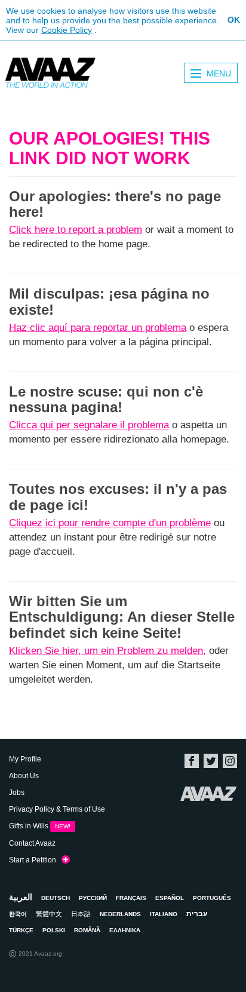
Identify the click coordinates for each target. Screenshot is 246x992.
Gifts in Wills (39, 826)
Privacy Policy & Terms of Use (57, 809)
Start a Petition (35, 860)
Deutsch (55, 898)
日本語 (81, 913)
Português (212, 898)
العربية (20, 897)
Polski (53, 930)
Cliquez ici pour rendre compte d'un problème (110, 523)
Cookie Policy (66, 30)
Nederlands (120, 914)
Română (87, 930)
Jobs (16, 792)
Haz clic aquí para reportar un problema (97, 327)
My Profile (25, 759)
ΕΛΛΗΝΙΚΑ (124, 930)
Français (131, 898)
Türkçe (21, 930)
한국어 (18, 914)
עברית (196, 914)
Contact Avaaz (32, 843)
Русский (93, 898)
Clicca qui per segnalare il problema (89, 425)
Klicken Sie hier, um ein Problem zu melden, (107, 650)
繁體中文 (49, 913)
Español (169, 898)
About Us (24, 776)
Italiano (163, 914)
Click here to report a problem (75, 229)
